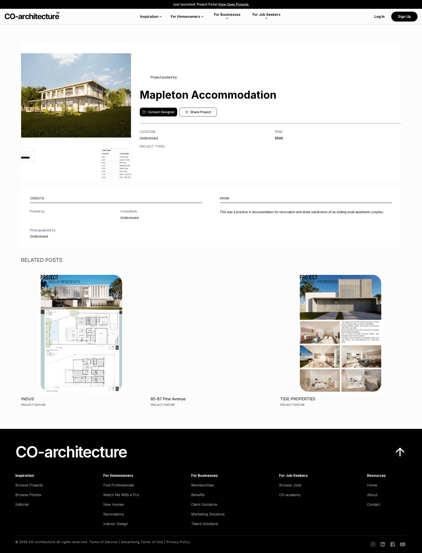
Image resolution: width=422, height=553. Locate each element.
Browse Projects (29, 485)
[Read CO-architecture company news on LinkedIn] (382, 544)
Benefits (198, 495)
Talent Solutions (204, 524)
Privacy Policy (178, 542)
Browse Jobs (290, 485)
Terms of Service (103, 542)
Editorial (22, 504)
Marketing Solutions (208, 514)
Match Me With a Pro (121, 495)
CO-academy (290, 495)
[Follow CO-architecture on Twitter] (402, 544)
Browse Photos (28, 495)
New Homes (113, 504)
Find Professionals (118, 485)
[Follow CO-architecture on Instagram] (372, 544)
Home (372, 485)
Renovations (113, 514)
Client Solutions (204, 504)
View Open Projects (233, 4)
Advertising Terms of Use (142, 542)
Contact (373, 504)
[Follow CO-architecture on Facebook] (392, 544)
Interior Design (115, 524)
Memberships (202, 485)
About (372, 495)
